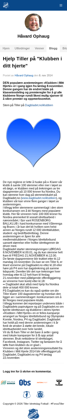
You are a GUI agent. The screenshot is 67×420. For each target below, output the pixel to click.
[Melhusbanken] (8, 382)
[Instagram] (40, 394)
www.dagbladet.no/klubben (39, 198)
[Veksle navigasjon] (61, 5)
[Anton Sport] (42, 382)
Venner (39, 48)
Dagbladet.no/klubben (39, 105)
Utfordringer (22, 48)
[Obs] (25, 382)
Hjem (6, 48)
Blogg (53, 48)
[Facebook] (27, 394)
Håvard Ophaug (24, 75)
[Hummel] (59, 382)
